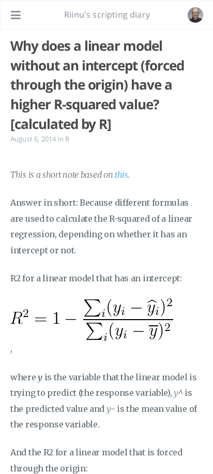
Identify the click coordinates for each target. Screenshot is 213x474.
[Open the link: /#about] (195, 15)
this (121, 174)
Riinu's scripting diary (107, 14)
